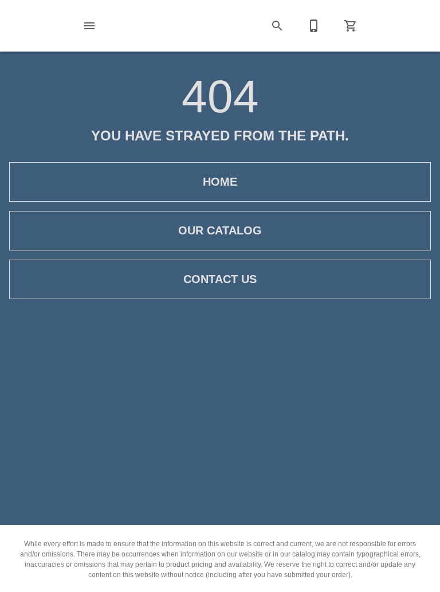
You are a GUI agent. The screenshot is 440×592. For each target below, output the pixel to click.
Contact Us (220, 279)
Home (220, 181)
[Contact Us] (314, 26)
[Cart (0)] (350, 26)
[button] (89, 26)
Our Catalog (220, 230)
